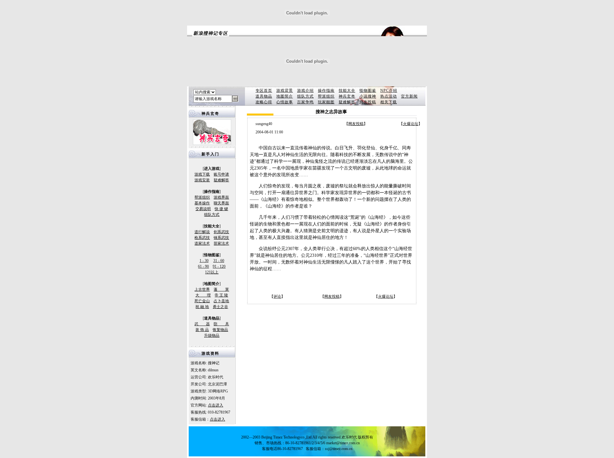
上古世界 (202, 289)
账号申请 (221, 174)
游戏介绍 (305, 90)
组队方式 (305, 96)
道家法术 (202, 243)
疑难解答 (347, 102)
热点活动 (388, 96)
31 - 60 (218, 260)
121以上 (211, 272)
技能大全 (347, 90)
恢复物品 (220, 330)
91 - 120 (219, 266)
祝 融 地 (202, 306)
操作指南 (326, 90)
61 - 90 (203, 266)
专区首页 (264, 90)
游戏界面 (221, 197)
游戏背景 (284, 90)
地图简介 (284, 96)
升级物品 (211, 335)
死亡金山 (202, 301)
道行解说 (202, 232)
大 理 (203, 295)
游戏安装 (202, 180)
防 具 (221, 324)
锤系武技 (221, 237)
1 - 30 (204, 260)
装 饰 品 (202, 330)
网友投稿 (367, 102)
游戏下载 (202, 174)
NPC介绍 (388, 90)
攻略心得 (264, 102)
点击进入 (215, 405)
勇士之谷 (220, 306)
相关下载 (388, 102)
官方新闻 (409, 96)
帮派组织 (326, 96)
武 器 (202, 324)
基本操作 (202, 203)
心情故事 (284, 102)
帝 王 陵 (221, 295)
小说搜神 (367, 96)
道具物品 (264, 96)
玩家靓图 (326, 102)
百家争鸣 (305, 102)
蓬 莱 (221, 289)
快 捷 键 (221, 209)
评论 (277, 296)
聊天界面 (221, 203)
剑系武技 (221, 232)
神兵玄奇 (347, 96)
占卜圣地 (221, 301)
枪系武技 (202, 237)
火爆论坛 (410, 124)
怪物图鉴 (367, 90)
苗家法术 (221, 243)
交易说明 (203, 209)
